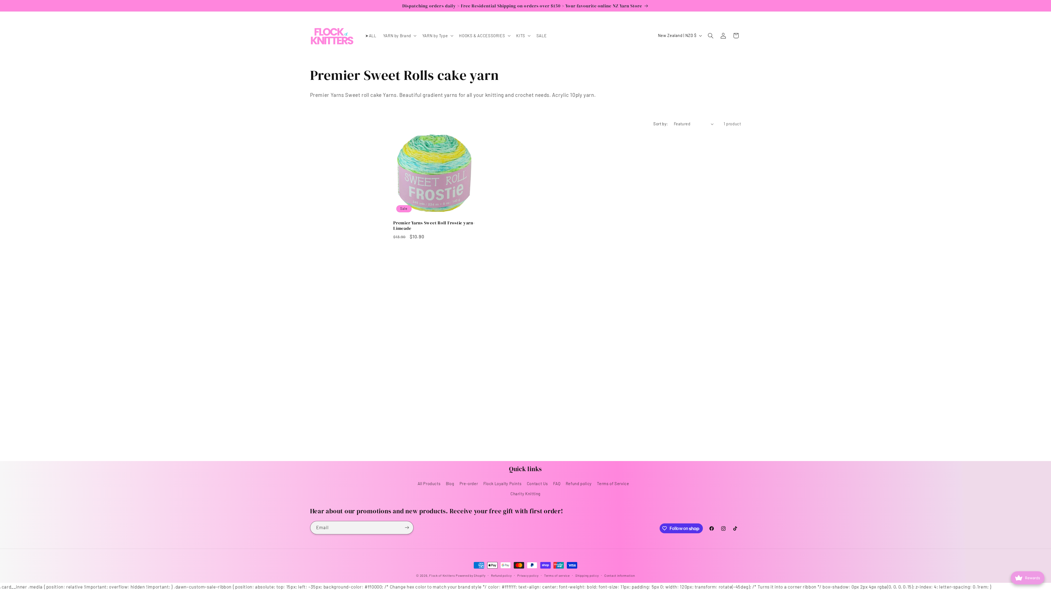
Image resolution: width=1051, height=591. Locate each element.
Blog (450, 483)
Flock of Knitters (442, 575)
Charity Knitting (525, 493)
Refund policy (579, 483)
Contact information (619, 575)
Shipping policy (587, 575)
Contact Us (537, 483)
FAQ (556, 483)
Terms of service (557, 575)
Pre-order (469, 483)
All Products (429, 483)
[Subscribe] (406, 527)
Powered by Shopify (470, 575)
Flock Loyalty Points (502, 483)
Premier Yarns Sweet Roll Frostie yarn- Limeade (434, 225)
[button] (399, 36)
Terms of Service (613, 483)
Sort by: (660, 123)
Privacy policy (527, 575)
